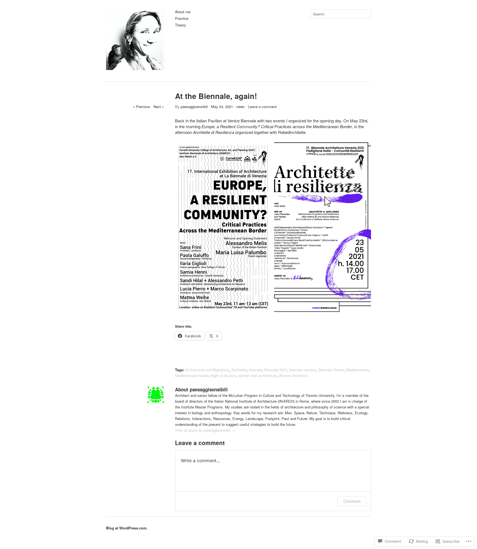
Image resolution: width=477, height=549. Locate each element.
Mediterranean (357, 369)
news (240, 106)
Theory (180, 25)
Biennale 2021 (275, 369)
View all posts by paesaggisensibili (205, 430)
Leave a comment (262, 106)
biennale (255, 369)
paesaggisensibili (194, 106)
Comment (352, 501)
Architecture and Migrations (207, 369)
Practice (181, 18)
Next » (158, 106)
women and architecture (258, 375)
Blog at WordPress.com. (127, 528)
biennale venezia (302, 369)
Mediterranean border (191, 375)
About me (182, 12)
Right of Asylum (223, 375)
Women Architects (293, 375)
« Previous (141, 106)
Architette (239, 369)
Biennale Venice (331, 369)
